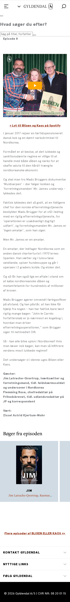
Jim (29, 490)
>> (64, 533)
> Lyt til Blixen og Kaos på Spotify (35, 125)
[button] (64, 6)
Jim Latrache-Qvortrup (23, 495)
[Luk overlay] (1, 15)
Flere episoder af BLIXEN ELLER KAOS (33, 533)
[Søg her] (34, 35)
